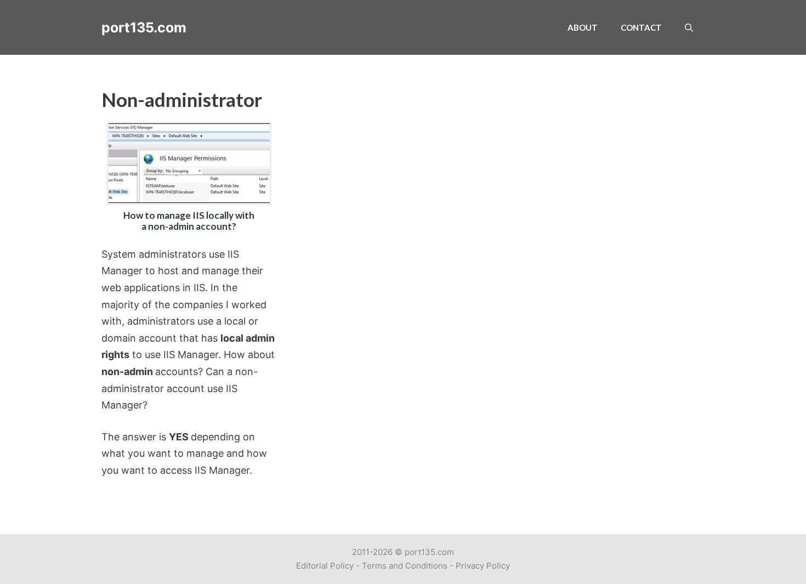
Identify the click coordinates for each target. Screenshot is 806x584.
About (582, 27)
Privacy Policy (483, 565)
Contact (641, 27)
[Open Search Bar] (689, 27)
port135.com (143, 27)
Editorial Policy (325, 565)
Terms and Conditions (404, 565)
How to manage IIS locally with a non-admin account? (188, 220)
